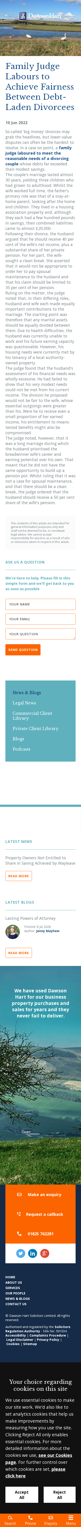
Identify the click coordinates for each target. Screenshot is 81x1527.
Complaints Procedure (47, 1335)
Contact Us (16, 1304)
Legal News (24, 703)
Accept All (22, 1494)
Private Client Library (35, 728)
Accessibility (15, 1335)
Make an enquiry (44, 1194)
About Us (13, 1282)
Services (12, 1288)
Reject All (59, 1494)
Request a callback (44, 1214)
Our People (15, 1293)
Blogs (18, 739)
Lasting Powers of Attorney (30, 918)
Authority (32, 1331)
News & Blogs (27, 692)
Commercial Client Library (32, 716)
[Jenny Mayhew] (12, 932)
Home (10, 1277)
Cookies (13, 1344)
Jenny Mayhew (47, 931)
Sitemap (30, 1344)
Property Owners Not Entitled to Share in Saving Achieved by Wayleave (40, 860)
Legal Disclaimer (19, 1339)
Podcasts (21, 749)
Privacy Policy (48, 1339)
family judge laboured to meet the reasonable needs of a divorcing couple (38, 155)
